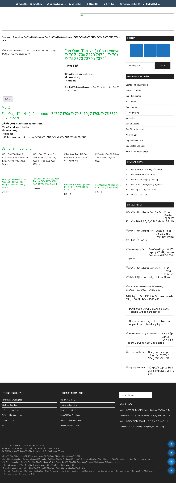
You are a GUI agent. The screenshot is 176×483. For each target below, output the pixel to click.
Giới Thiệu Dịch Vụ (67, 400)
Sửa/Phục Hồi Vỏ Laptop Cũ (62, 465)
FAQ (3, 426)
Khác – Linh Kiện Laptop (137, 151)
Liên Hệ (71, 66)
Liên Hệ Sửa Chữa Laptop (70, 426)
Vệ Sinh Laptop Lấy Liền (13, 462)
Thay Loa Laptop (122, 471)
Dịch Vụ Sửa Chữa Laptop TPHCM (17, 456)
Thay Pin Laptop (51, 471)
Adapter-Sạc (131, 135)
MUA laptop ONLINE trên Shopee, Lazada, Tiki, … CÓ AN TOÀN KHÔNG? (150, 298)
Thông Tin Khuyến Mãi (11, 410)
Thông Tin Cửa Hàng (68, 405)
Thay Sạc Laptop (10, 474)
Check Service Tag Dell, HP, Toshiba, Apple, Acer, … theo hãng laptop (149, 323)
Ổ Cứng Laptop (133, 112)
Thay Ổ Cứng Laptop (69, 471)
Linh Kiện (110, 4)
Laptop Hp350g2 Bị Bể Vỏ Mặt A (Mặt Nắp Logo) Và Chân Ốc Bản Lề (146, 410)
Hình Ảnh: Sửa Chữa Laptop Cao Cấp (142, 179)
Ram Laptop (131, 107)
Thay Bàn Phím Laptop (12, 471)
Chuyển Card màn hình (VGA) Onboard (72, 459)
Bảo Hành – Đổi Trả (68, 410)
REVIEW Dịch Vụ (152, 4)
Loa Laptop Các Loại (135, 146)
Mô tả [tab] (8, 99)
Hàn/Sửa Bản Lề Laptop (100, 459)
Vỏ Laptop (76, 4)
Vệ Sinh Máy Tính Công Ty (77, 462)
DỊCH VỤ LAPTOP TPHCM (26, 19)
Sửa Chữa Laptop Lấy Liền (14, 459)
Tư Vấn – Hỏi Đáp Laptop (12, 415)
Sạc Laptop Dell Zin (27, 474)
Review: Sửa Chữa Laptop (137, 194)
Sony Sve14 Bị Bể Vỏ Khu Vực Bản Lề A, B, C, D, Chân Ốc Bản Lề (144, 416)
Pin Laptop (131, 101)
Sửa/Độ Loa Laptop (120, 459)
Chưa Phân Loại (8, 420)
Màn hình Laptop (133, 90)
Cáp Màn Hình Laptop (135, 140)
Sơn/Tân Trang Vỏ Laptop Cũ (37, 465)
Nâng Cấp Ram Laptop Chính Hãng (70, 468)
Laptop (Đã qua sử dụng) (137, 85)
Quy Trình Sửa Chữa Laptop (71, 420)
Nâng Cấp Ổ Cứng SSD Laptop (41, 468)
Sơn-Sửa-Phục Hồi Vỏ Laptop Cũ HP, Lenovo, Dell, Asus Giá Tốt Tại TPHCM (150, 254)
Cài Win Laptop (96, 462)
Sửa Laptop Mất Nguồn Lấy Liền (40, 459)
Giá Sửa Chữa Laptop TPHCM (67, 456)
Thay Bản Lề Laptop (105, 471)
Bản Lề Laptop (132, 124)
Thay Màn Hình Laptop (33, 471)
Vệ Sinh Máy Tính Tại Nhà (36, 462)
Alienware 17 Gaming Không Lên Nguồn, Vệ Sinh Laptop (141, 427)
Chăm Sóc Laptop (112, 462)
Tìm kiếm (162, 65)
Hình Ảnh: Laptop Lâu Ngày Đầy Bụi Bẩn (144, 184)
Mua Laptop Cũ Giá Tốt (43, 456)
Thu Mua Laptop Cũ (131, 4)
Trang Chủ (23, 4)
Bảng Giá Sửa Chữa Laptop (71, 415)
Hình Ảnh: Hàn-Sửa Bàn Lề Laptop (141, 174)
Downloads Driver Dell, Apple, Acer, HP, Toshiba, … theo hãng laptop (151, 310)
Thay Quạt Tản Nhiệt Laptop (142, 471)
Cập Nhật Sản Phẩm (10, 405)
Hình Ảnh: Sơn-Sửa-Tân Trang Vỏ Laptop (144, 169)
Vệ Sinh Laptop (57, 4)
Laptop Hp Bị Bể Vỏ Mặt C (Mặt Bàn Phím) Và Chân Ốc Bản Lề (143, 421)
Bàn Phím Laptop (133, 96)
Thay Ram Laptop (87, 471)
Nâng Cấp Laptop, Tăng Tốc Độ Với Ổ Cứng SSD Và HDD (158, 355)
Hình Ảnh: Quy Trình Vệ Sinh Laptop (141, 189)
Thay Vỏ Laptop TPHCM (13, 465)
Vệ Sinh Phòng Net (56, 462)
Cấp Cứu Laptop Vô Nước (140, 459)
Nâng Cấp (93, 4)
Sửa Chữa (37, 4)
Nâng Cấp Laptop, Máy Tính (14, 468)
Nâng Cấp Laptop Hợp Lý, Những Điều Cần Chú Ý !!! (161, 370)
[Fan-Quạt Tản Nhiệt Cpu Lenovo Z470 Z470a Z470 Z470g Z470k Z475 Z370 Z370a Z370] (31, 65)
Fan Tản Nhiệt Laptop (33, 37)
